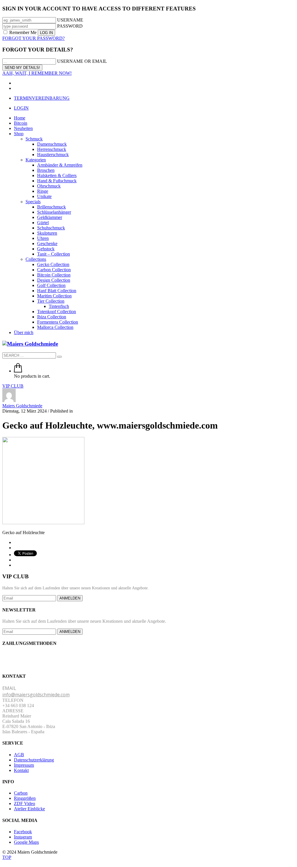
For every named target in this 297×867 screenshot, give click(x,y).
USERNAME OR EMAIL (82, 61)
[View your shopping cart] (18, 370)
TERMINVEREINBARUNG (42, 98)
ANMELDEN (69, 598)
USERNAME (70, 19)
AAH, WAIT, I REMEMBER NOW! (37, 73)
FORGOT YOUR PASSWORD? (33, 38)
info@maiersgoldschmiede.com (36, 694)
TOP (6, 857)
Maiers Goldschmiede (22, 405)
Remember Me (23, 32)
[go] (59, 357)
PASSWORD (70, 26)
